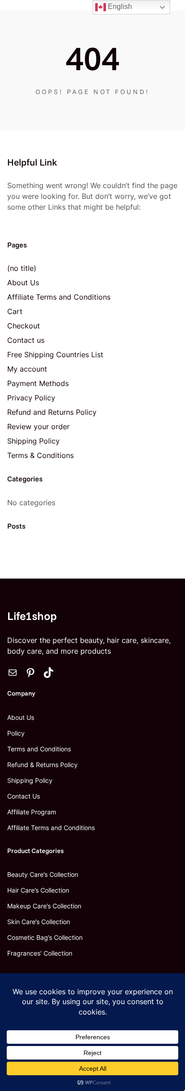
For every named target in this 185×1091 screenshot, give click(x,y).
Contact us (25, 340)
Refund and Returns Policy (52, 412)
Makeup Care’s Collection (44, 906)
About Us (23, 282)
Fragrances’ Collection (39, 953)
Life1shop (32, 616)
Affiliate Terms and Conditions (58, 296)
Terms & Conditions (40, 455)
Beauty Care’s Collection (42, 874)
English (119, 6)
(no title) (21, 268)
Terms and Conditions (39, 749)
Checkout (23, 325)
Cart (14, 311)
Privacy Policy (31, 397)
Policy (16, 733)
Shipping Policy (33, 440)
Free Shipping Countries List (55, 354)
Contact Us (23, 796)
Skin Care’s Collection (38, 921)
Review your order (38, 426)
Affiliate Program (31, 812)
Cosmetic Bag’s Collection (45, 937)
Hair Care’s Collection (38, 890)
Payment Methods (38, 383)
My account (27, 368)
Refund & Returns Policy (42, 764)
